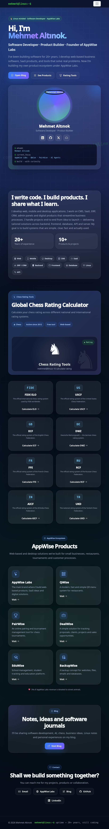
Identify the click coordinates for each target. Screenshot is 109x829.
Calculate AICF (29, 518)
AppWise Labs (46, 791)
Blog (68, 791)
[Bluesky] (66, 138)
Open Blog (20, 75)
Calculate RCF (77, 481)
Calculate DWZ (77, 445)
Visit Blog (56, 746)
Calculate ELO (29, 409)
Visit (14, 599)
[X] (58, 138)
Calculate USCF (77, 409)
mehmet (19, 3)
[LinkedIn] (42, 138)
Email (25, 791)
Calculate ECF (29, 445)
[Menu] (97, 3)
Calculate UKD (77, 518)
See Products (44, 75)
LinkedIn (56, 800)
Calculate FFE (29, 481)
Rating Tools (69, 75)
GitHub (87, 791)
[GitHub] (50, 138)
